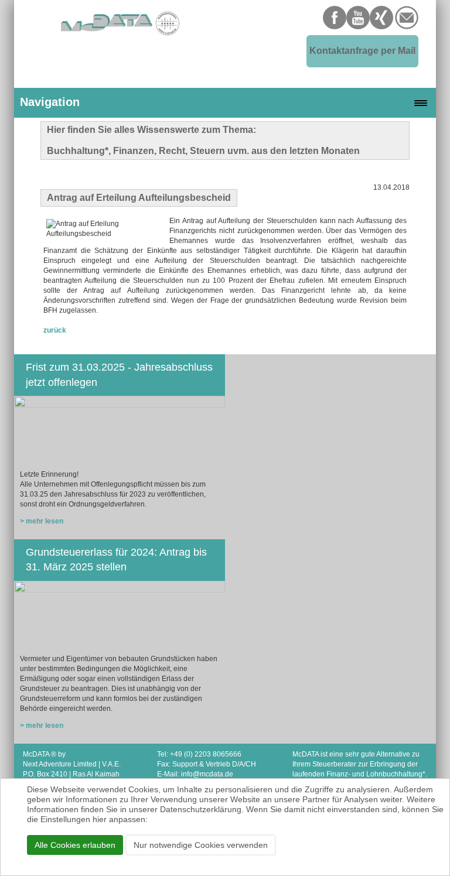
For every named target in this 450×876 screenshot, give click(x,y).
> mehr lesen (41, 521)
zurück (54, 330)
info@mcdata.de (207, 774)
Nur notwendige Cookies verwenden (201, 845)
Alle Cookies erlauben (75, 845)
